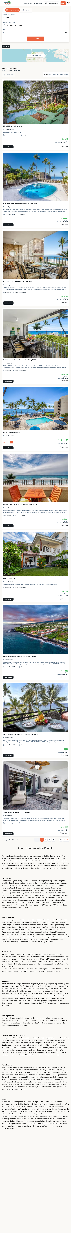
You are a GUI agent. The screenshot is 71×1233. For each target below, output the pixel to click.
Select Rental (8, 146)
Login (63, 3)
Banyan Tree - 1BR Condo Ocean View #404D (20, 505)
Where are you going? (9, 14)
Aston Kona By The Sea (11, 432)
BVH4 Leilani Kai (9, 579)
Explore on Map (36, 55)
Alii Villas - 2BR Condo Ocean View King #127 (19, 360)
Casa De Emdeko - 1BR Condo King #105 (18, 812)
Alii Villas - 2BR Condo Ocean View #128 (17, 282)
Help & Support (53, 3)
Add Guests (6, 29)
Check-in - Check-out (9, 22)
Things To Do (38, 3)
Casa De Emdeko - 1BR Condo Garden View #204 (21, 656)
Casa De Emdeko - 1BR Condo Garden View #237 (21, 734)
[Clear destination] (67, 17)
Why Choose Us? (26, 3)
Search (37, 38)
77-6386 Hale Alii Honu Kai (12, 126)
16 (61, 840)
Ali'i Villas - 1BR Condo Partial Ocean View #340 (20, 204)
